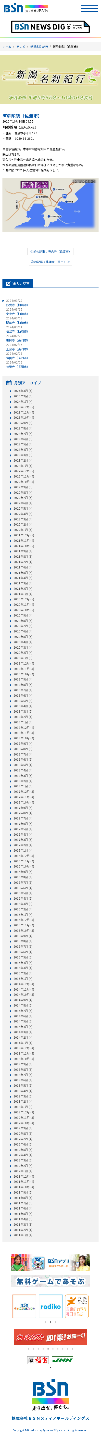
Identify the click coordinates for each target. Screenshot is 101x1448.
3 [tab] (55, 1322)
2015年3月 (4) (22, 968)
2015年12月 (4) (23, 920)
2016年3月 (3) (22, 904)
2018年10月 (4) (23, 738)
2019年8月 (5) (22, 685)
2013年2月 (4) (22, 1101)
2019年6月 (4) (22, 695)
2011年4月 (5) (22, 1219)
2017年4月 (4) (22, 834)
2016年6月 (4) (22, 888)
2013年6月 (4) (22, 1080)
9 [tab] (67, 1349)
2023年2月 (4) (22, 460)
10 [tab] (72, 1349)
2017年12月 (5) (23, 791)
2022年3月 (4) (22, 519)
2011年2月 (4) (22, 1230)
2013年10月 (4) (23, 1059)
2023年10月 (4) (23, 417)
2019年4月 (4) (22, 706)
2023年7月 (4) (22, 434)
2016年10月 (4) (23, 866)
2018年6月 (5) (22, 759)
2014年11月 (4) (23, 989)
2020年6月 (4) (22, 631)
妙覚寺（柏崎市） (18, 302)
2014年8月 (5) (22, 1005)
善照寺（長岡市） (18, 338)
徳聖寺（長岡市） (18, 364)
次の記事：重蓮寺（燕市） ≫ (50, 262)
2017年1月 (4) (22, 850)
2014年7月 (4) (22, 1011)
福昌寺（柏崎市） (18, 329)
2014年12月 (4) (23, 984)
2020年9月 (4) (22, 615)
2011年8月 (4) (22, 1198)
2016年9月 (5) (22, 872)
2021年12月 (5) (23, 535)
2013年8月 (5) (22, 1069)
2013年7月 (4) (22, 1075)
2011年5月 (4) (22, 1214)
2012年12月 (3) (23, 1112)
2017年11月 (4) (23, 797)
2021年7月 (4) (22, 562)
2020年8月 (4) (22, 621)
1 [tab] (45, 1322)
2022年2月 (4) (22, 524)
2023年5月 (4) (22, 444)
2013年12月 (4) (23, 1048)
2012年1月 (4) (22, 1171)
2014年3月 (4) (22, 1032)
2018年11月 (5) (23, 733)
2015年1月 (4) (22, 979)
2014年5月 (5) (22, 1021)
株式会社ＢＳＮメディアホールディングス (50, 1418)
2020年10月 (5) (23, 610)
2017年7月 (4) (22, 818)
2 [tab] (50, 1322)
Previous (7, 1306)
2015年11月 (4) (23, 925)
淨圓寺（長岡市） (18, 355)
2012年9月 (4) (22, 1128)
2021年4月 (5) (22, 578)
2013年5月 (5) (22, 1085)
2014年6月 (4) (22, 1016)
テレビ (20, 46)
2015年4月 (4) (22, 963)
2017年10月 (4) (23, 802)
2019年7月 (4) (22, 690)
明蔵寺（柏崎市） (18, 320)
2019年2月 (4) (22, 717)
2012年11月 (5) (23, 1118)
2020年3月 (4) (22, 647)
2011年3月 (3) (22, 1224)
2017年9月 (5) (22, 808)
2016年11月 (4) (23, 861)
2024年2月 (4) (22, 396)
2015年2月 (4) (22, 973)
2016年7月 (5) (22, 882)
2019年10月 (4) (23, 674)
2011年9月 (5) (22, 1192)
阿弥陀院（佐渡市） (22, 116)
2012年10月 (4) (23, 1123)
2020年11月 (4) (23, 604)
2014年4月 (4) (22, 1027)
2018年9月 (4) (22, 743)
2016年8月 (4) (22, 877)
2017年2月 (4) (22, 845)
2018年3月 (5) (22, 776)
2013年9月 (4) (22, 1064)
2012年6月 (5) (22, 1144)
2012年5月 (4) (22, 1150)
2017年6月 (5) (22, 824)
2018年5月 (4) (22, 765)
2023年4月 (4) (22, 450)
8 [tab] (62, 1349)
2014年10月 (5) (23, 994)
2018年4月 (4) (22, 770)
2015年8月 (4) (22, 941)
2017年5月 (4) (22, 829)
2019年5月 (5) (22, 701)
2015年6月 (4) (22, 952)
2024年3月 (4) (22, 391)
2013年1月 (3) (22, 1107)
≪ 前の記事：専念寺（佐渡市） (51, 251)
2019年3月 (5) (22, 711)
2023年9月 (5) (22, 423)
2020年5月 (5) (22, 637)
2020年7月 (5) (22, 626)
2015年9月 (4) (22, 936)
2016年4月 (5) (22, 898)
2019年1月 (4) (22, 722)
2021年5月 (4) (22, 573)
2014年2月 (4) (22, 1037)
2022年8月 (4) (22, 492)
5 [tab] (48, 1349)
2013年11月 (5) (23, 1053)
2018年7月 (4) (22, 754)
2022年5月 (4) (22, 508)
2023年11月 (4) (23, 412)
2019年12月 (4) (23, 663)
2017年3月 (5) (22, 840)
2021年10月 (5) (23, 546)
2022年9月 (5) (22, 487)
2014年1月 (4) (22, 1043)
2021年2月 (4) (22, 589)
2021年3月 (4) (22, 583)
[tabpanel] (24, 1306)
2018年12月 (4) (23, 728)
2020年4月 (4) (22, 642)
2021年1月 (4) (22, 594)
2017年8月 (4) (22, 813)
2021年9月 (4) (22, 551)
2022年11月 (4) (23, 476)
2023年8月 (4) (22, 428)
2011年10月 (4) (23, 1187)
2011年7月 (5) (22, 1203)
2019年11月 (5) (23, 669)
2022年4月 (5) (22, 514)
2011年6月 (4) (22, 1208)
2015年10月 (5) (23, 930)
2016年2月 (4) (22, 909)
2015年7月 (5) (22, 946)
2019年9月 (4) (22, 679)
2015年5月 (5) (22, 957)
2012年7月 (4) (22, 1139)
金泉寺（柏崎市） (18, 311)
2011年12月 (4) (23, 1176)
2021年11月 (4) (23, 540)
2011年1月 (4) (22, 1235)
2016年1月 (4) (22, 915)
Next (93, 1306)
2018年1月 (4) (22, 786)
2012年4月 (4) (22, 1155)
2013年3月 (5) (22, 1096)
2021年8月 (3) (22, 556)
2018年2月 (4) (22, 781)
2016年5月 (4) (22, 893)
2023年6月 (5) (22, 439)
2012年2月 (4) (22, 1166)
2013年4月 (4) (22, 1091)
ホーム (6, 46)
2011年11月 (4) (23, 1182)
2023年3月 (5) (22, 455)
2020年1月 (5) (22, 658)
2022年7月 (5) (22, 498)
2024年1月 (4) (22, 401)
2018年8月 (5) (22, 749)
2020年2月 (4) (22, 653)
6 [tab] (52, 1349)
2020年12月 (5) (23, 599)
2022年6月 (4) (22, 503)
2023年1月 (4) (22, 466)
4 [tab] (43, 1349)
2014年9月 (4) (22, 1000)
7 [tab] (57, 1349)
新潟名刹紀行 (39, 46)
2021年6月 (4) (22, 567)
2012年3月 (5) (22, 1160)
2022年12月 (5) (23, 471)
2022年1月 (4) (22, 530)
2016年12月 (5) (23, 856)
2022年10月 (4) (23, 482)
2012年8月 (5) (22, 1133)
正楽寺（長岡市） (18, 346)
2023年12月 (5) (23, 407)
